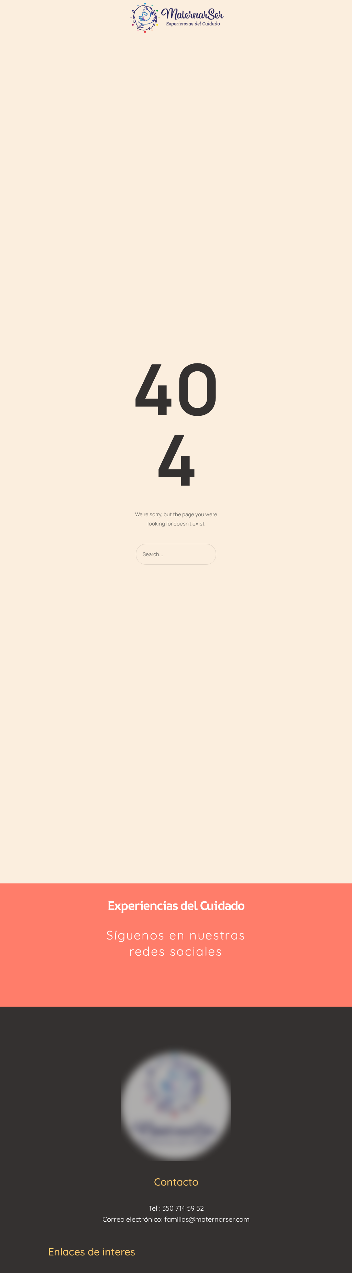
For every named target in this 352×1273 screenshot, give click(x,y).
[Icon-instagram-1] (159, 976)
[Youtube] (192, 976)
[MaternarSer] (176, 17)
